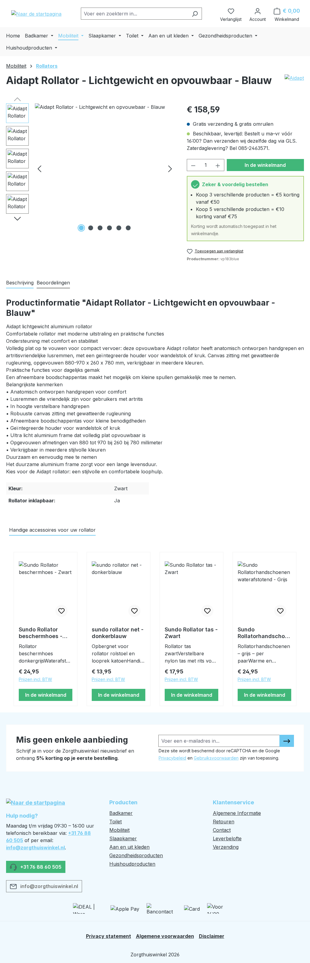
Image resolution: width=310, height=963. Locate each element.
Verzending (226, 847)
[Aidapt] (294, 82)
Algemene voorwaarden (165, 936)
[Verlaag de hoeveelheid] (193, 165)
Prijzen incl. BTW (35, 679)
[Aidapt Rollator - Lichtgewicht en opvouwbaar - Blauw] (105, 168)
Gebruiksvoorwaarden (216, 757)
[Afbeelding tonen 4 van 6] (109, 227)
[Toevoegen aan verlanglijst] (61, 611)
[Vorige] (39, 168)
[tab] (20, 282)
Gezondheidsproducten (136, 855)
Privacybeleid (172, 757)
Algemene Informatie (237, 813)
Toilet (115, 822)
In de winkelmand (265, 165)
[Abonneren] (286, 741)
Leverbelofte (227, 838)
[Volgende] (170, 168)
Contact (222, 830)
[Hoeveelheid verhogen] (218, 165)
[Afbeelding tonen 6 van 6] (128, 227)
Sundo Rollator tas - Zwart (191, 632)
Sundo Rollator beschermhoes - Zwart (40, 633)
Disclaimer (211, 936)
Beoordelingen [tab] (53, 283)
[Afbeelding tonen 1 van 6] (81, 227)
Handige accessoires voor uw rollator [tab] (52, 530)
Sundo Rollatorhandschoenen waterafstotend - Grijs (264, 633)
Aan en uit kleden (129, 847)
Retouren (223, 822)
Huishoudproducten (132, 864)
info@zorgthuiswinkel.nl (35, 848)
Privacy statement (108, 936)
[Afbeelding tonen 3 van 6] (99, 227)
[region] (90, 168)
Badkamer (121, 813)
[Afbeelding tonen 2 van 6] (90, 227)
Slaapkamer (123, 838)
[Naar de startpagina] (36, 14)
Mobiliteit (119, 830)
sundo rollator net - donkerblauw (117, 632)
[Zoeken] (195, 14)
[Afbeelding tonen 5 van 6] (118, 227)
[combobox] (134, 14)
